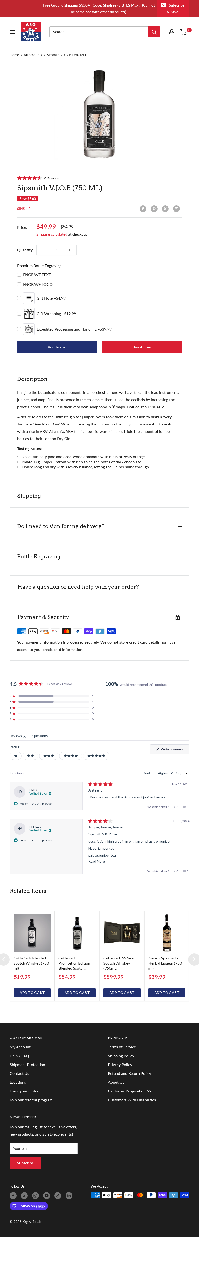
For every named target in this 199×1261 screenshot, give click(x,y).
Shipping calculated (51, 234)
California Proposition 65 (129, 1091)
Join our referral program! (31, 1100)
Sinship (23, 209)
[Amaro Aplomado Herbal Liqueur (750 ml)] (166, 933)
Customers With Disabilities (132, 1100)
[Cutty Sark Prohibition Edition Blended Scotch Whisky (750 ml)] (77, 933)
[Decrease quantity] (43, 250)
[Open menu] (13, 32)
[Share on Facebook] (144, 208)
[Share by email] (177, 208)
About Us (116, 1082)
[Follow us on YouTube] (47, 1195)
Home (14, 55)
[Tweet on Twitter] (166, 208)
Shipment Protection (27, 1064)
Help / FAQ (19, 1055)
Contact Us (19, 1073)
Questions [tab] (40, 737)
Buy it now (142, 347)
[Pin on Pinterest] (155, 208)
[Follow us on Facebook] (14, 1195)
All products (33, 55)
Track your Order (24, 1091)
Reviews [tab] (18, 737)
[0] (184, 32)
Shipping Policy (121, 1055)
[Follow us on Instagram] (36, 1195)
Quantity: (25, 250)
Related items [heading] (28, 891)
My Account (20, 1046)
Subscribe (25, 1162)
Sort (147, 773)
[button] (38, 178)
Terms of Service (122, 1046)
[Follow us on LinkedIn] (70, 1195)
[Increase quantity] (70, 250)
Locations (18, 1082)
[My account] (172, 31)
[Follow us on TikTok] (58, 1195)
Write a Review (174, 750)
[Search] (154, 31)
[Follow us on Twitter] (25, 1195)
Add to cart (57, 347)
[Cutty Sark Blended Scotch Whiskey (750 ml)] (32, 933)
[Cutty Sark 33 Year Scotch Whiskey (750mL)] (122, 933)
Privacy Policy (120, 1064)
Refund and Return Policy (129, 1073)
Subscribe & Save (175, 8)
